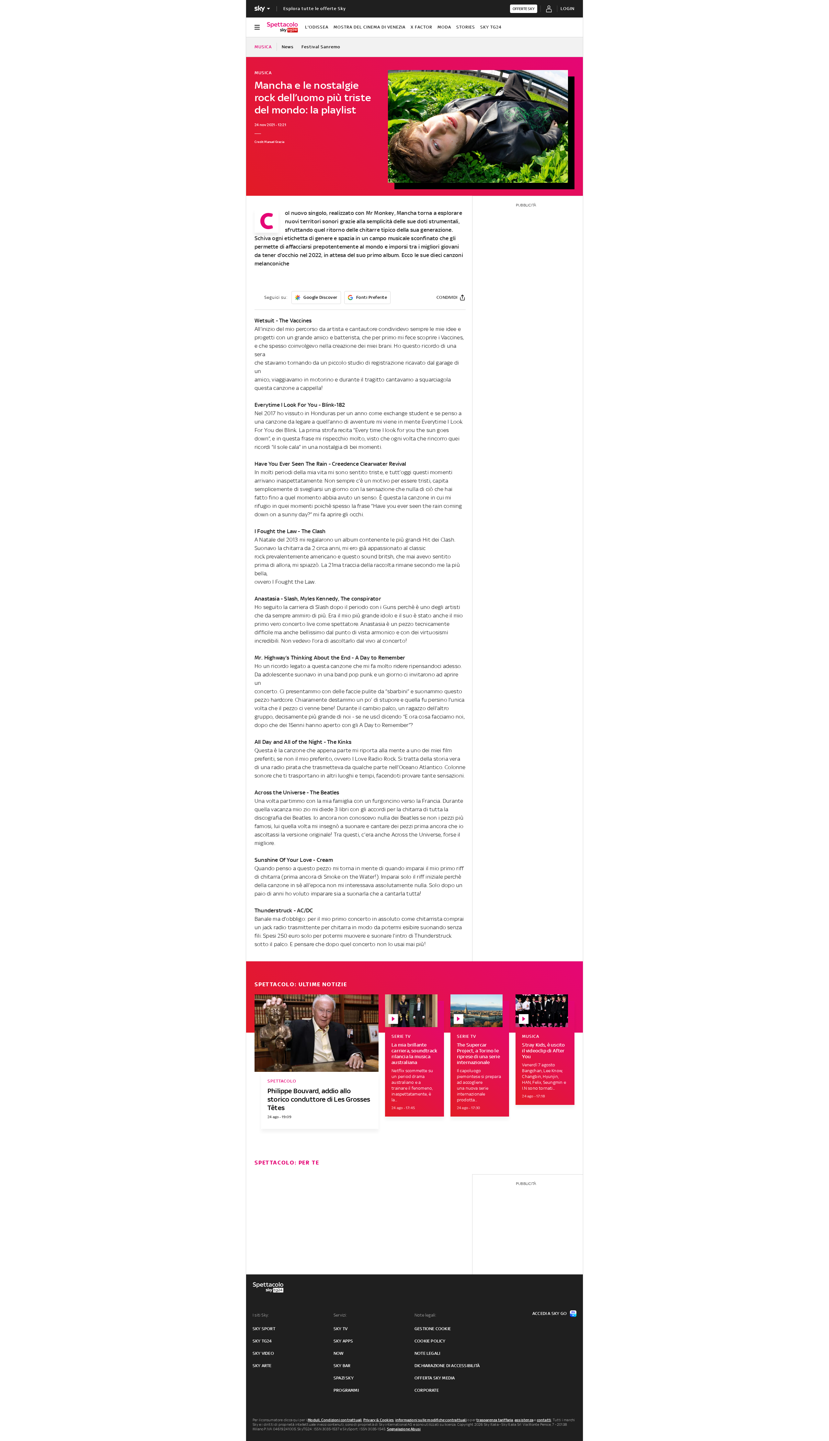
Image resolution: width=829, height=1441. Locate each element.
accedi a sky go (549, 1313)
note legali (427, 1353)
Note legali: (425, 1315)
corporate (426, 1390)
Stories (465, 27)
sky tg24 (262, 1341)
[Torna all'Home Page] (282, 27)
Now (339, 1353)
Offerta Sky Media (434, 1378)
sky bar (342, 1365)
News (288, 46)
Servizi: (340, 1315)
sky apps (343, 1341)
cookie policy (430, 1341)
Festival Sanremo (320, 46)
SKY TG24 (491, 27)
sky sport (264, 1328)
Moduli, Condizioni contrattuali (335, 1420)
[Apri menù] (257, 27)
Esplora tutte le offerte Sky (314, 8)
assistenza (524, 1420)
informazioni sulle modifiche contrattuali (431, 1420)
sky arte (262, 1365)
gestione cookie (432, 1328)
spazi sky (344, 1378)
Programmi (346, 1390)
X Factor (421, 27)
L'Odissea (316, 27)
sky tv (340, 1328)
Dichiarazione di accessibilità (447, 1365)
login (567, 8)
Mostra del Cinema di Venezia (369, 27)
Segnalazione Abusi (404, 1429)
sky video (263, 1353)
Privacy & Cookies (378, 1420)
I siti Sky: (261, 1315)
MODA (444, 27)
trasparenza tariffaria (494, 1420)
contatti (544, 1420)
